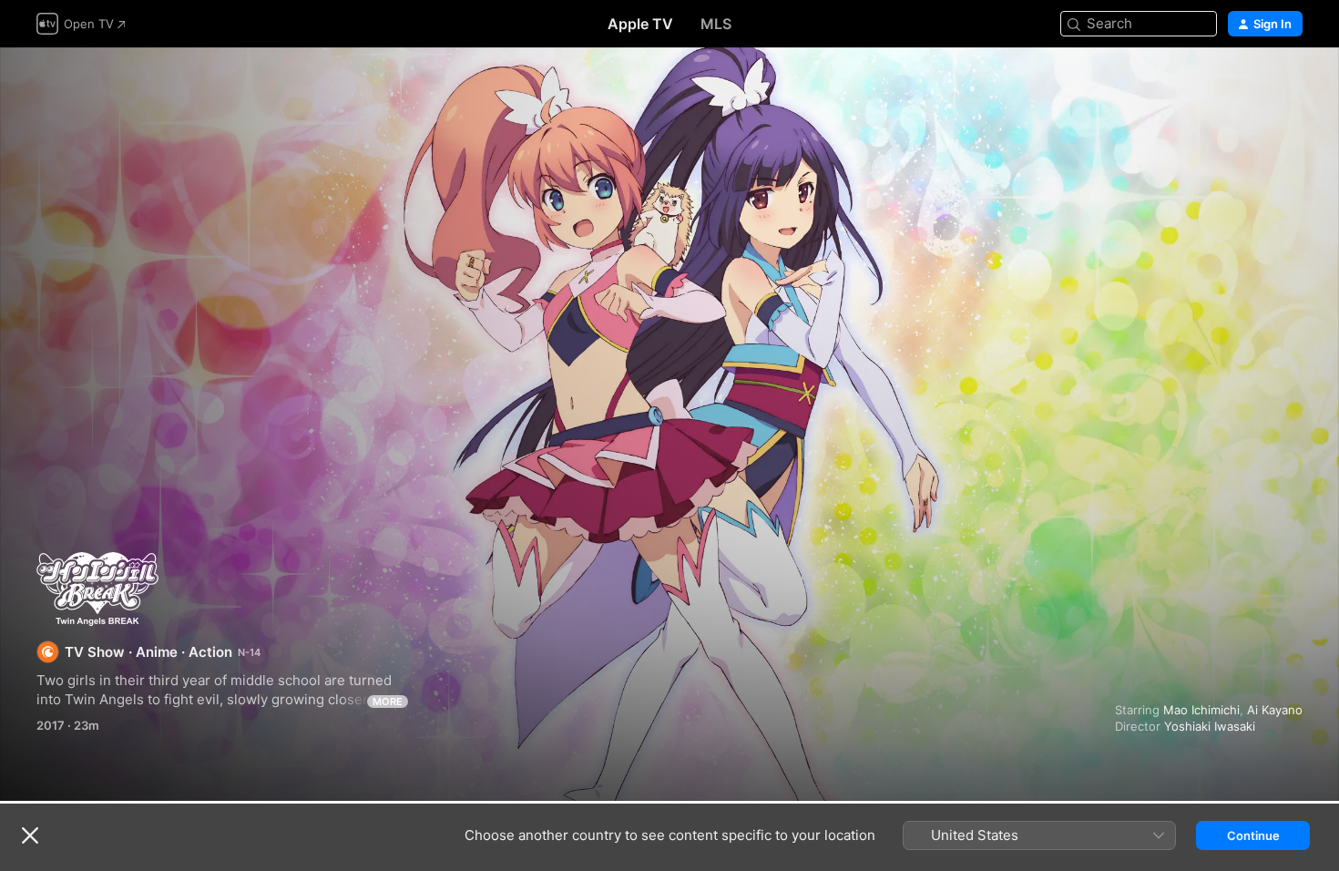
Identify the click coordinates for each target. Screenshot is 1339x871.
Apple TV (640, 24)
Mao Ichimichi (1201, 709)
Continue (1253, 835)
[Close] (30, 835)
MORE (388, 701)
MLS (715, 24)
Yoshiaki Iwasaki (1209, 726)
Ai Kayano (1275, 709)
